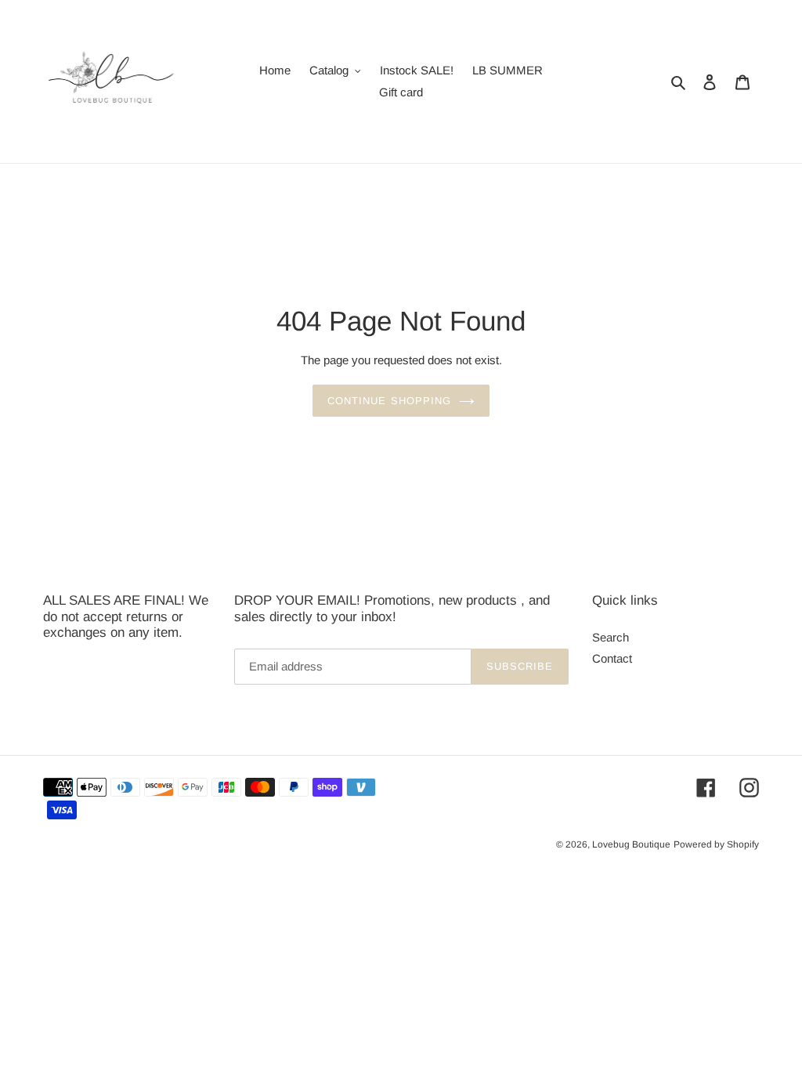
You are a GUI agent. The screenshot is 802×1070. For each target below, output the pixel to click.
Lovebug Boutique (631, 844)
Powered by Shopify (716, 844)
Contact (612, 658)
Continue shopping (389, 401)
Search (610, 637)
